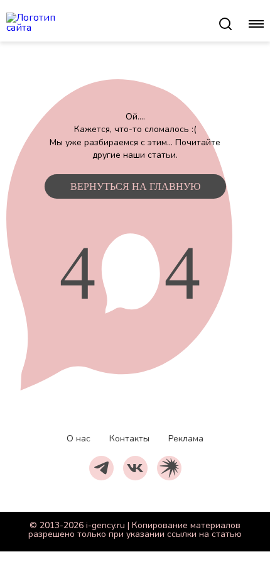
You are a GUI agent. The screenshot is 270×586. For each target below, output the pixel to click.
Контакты (129, 439)
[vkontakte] (135, 468)
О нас (78, 439)
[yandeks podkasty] (169, 468)
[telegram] (101, 468)
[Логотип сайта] (112, 24)
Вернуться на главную (135, 186)
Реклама (185, 439)
